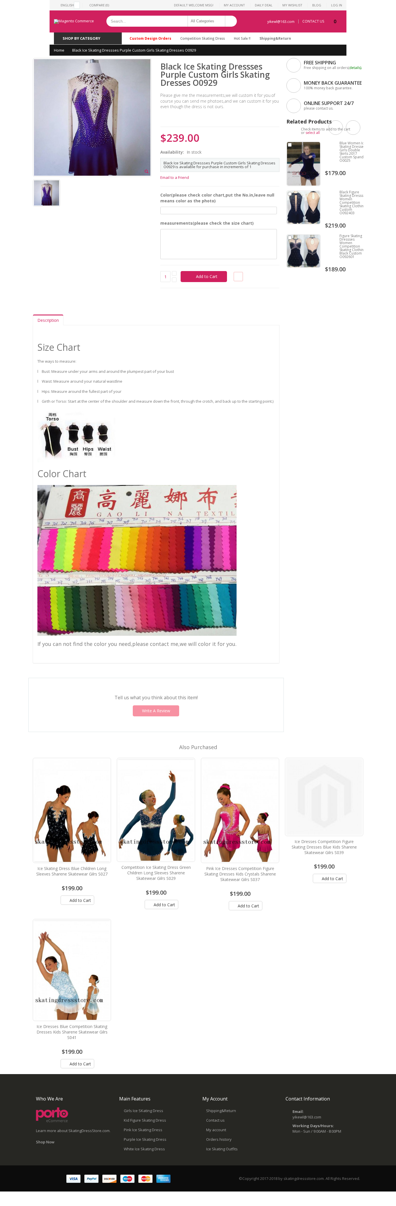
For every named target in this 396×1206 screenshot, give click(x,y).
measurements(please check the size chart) (207, 223)
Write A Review (156, 710)
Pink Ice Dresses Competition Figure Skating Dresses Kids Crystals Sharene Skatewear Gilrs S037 (240, 874)
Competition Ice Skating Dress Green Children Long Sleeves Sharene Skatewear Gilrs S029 (156, 872)
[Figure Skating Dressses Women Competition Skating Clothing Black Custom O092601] (303, 251)
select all (313, 132)
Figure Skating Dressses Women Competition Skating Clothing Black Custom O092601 (352, 246)
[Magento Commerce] (74, 21)
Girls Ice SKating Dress (143, 1110)
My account (216, 1129)
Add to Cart (79, 900)
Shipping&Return (275, 38)
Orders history (219, 1139)
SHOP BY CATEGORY (81, 38)
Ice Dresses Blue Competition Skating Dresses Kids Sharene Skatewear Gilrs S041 (72, 1032)
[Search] (231, 21)
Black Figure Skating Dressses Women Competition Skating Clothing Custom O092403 (353, 202)
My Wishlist (292, 5)
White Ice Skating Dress (144, 1148)
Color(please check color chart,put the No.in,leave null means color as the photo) (217, 198)
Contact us (215, 1120)
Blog (316, 5)
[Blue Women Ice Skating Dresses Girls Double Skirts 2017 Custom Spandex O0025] (303, 163)
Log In (336, 5)
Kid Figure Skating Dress (145, 1120)
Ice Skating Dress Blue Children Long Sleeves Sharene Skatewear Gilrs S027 (72, 871)
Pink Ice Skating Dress (143, 1129)
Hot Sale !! (242, 38)
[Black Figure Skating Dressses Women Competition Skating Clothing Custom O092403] (303, 207)
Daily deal (264, 5)
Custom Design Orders (150, 38)
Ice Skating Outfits (222, 1148)
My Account (234, 5)
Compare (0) (99, 5)
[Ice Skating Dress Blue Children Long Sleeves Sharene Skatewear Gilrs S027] (72, 810)
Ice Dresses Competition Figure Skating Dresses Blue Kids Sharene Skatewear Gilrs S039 (324, 847)
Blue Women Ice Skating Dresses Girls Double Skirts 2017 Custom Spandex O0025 (353, 152)
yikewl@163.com (281, 21)
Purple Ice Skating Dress (145, 1139)
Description (48, 320)
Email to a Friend (174, 177)
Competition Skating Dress (202, 38)
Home (59, 50)
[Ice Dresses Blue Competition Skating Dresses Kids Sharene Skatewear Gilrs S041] (72, 970)
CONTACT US (313, 21)
